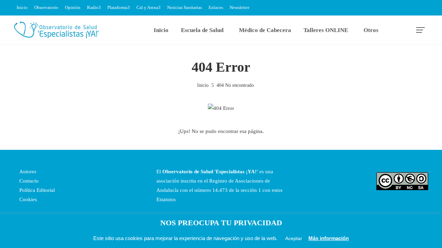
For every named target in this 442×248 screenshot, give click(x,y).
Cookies (27, 199)
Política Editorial (36, 190)
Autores (27, 171)
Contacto (28, 181)
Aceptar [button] (293, 238)
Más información (328, 238)
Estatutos (166, 199)
